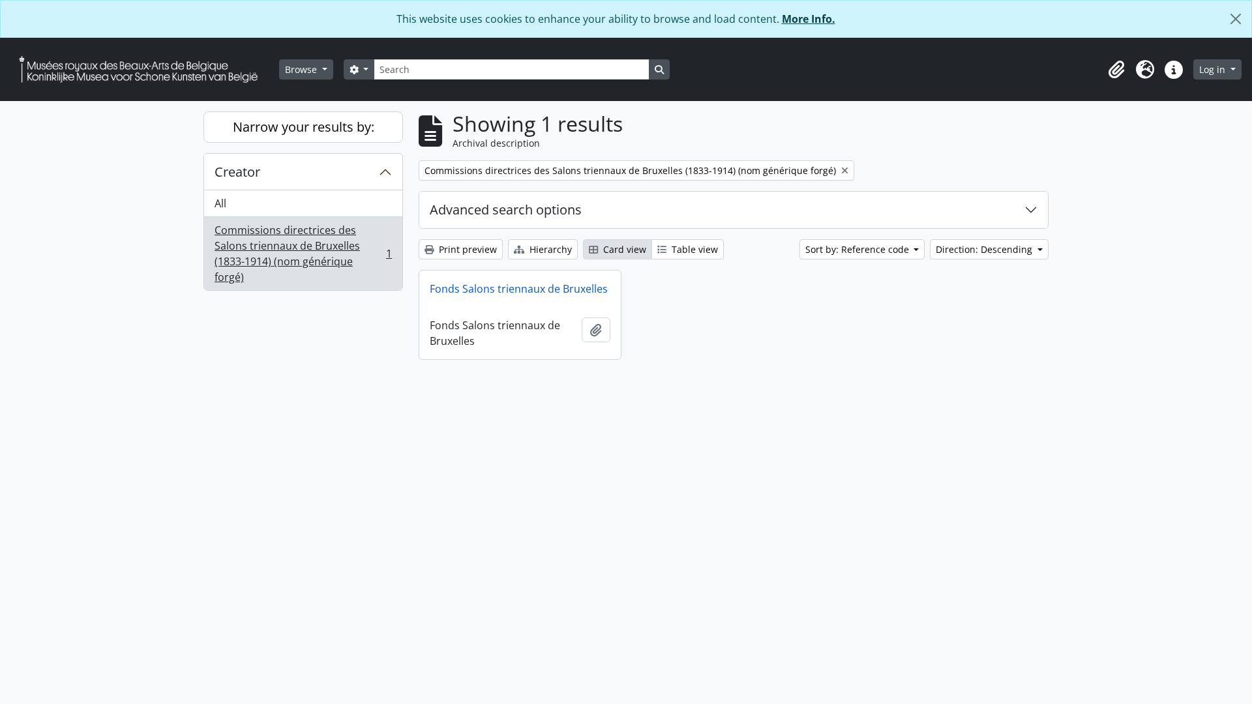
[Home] (143, 69)
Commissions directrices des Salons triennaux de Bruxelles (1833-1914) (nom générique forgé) (303, 253)
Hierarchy (549, 249)
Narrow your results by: (303, 127)
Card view (623, 249)
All (220, 203)
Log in (1213, 69)
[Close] (1235, 19)
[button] (1116, 69)
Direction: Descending (985, 249)
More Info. (808, 19)
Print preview (466, 249)
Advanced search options (506, 209)
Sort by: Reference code (858, 249)
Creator (237, 172)
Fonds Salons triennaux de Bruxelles (519, 289)
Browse (302, 69)
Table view (693, 249)
